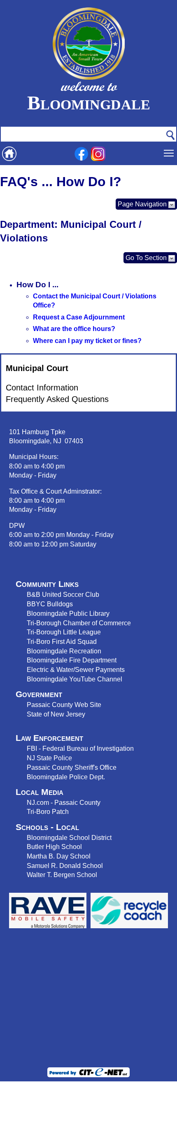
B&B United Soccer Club (63, 594)
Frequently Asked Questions (57, 399)
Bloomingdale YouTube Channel (74, 679)
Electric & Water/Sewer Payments (76, 669)
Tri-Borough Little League (64, 632)
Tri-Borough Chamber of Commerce (79, 623)
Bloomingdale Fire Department (71, 660)
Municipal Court (37, 368)
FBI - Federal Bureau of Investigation (80, 748)
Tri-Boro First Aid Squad (62, 641)
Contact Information (42, 387)
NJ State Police (49, 758)
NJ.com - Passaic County (63, 802)
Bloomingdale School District (69, 837)
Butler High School (54, 846)
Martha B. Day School (59, 856)
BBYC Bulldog (48, 604)
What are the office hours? (74, 328)
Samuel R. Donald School (65, 865)
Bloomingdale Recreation (64, 651)
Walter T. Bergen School (62, 874)
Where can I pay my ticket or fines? (87, 340)
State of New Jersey (56, 714)
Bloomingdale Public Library (68, 613)
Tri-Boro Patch (48, 811)
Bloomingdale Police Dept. (66, 776)
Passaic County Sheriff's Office (71, 767)
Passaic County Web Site (64, 704)
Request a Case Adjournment (79, 317)
